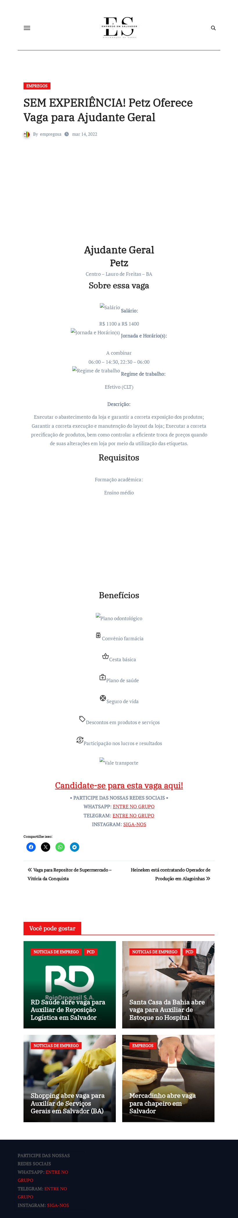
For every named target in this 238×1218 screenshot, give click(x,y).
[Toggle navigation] (27, 28)
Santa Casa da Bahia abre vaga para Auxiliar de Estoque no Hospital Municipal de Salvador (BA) (167, 1017)
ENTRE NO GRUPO (134, 806)
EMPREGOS (37, 86)
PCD (91, 951)
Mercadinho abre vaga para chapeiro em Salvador (162, 1103)
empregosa (51, 134)
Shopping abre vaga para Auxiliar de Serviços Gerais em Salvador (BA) (68, 1103)
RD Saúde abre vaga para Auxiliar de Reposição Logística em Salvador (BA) (68, 1013)
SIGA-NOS (134, 824)
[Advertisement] (119, 199)
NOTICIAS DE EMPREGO (56, 951)
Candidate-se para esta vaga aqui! (119, 785)
